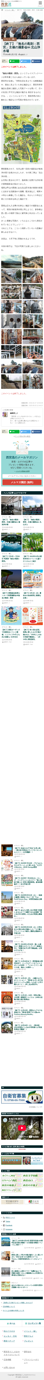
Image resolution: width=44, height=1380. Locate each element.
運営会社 (27, 1352)
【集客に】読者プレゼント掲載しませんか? (18, 1303)
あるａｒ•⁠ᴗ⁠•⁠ (39, 1290)
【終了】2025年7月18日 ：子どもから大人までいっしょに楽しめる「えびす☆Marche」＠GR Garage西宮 (28, 865)
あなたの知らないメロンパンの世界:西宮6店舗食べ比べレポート (27, 1286)
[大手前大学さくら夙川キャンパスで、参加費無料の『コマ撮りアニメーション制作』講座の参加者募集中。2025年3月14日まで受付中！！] (7, 929)
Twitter (8, 1221)
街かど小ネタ (9, 1331)
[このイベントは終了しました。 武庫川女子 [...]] (7, 946)
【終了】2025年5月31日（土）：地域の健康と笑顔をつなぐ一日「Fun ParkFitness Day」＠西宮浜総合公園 (28, 897)
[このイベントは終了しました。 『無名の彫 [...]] (11, 505)
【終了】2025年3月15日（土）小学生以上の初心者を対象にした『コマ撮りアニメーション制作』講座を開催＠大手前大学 (28, 930)
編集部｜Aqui (7, 642)
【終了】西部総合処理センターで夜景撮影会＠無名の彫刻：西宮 (11, 595)
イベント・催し (10, 10)
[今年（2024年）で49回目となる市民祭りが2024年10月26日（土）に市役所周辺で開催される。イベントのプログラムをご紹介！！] (7, 1027)
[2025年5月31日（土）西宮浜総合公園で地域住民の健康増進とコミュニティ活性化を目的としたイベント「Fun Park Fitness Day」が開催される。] (7, 897)
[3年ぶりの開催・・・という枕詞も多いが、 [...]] (32, 542)
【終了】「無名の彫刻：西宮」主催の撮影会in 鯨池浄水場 (11, 522)
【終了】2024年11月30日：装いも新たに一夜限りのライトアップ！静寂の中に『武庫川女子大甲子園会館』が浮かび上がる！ (28, 947)
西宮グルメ (14, 1282)
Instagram (9, 1229)
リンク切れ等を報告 (22, 436)
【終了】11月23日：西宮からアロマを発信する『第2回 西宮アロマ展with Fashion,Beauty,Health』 (28, 1012)
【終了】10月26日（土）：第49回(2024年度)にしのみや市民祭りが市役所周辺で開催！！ (28, 1027)
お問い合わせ (9, 1368)
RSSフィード (10, 1217)
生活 (12, 1252)
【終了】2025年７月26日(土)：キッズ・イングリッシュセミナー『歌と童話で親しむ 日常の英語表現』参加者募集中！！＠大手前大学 (28, 881)
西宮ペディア (9, 1341)
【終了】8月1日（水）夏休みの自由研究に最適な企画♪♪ (32, 595)
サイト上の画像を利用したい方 (13, 1310)
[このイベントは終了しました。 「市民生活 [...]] (11, 542)
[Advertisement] (22, 745)
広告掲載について (35, 1107)
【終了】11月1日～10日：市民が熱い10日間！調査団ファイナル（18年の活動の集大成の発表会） (28, 997)
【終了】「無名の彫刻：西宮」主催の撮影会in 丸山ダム (32, 522)
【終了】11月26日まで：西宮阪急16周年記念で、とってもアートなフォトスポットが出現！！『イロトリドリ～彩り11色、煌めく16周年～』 (28, 964)
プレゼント (28, 1341)
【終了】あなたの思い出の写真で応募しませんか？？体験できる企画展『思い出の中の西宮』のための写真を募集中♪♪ (28, 913)
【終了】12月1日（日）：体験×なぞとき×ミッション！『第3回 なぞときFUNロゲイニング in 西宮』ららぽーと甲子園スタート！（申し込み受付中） (28, 981)
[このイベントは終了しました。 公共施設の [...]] (11, 579)
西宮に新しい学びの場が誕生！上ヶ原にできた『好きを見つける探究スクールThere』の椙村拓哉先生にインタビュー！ (27, 1257)
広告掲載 (7, 1360)
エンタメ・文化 (16, 1268)
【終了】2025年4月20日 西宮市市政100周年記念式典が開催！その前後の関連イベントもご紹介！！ (27, 1243)
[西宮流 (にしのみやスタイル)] (2, 10)
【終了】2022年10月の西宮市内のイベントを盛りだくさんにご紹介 (32, 558)
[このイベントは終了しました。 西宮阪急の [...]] (7, 963)
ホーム (12, 1323)
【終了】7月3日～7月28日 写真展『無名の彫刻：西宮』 (11, 558)
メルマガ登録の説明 (23, 471)
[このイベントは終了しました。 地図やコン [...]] (7, 980)
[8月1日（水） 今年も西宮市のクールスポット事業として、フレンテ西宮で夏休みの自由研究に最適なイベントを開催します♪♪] (32, 579)
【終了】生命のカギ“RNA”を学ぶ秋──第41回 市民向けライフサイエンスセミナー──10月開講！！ (28, 850)
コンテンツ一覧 (34, 1323)
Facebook (9, 1225)
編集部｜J (23, 54)
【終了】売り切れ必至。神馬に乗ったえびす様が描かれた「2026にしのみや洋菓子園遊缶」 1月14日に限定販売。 (32, 634)
